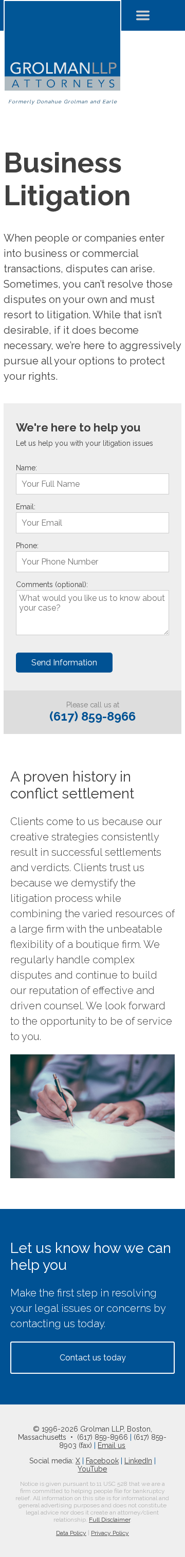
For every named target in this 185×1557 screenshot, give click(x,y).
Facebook (102, 1461)
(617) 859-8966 (92, 716)
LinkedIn (138, 1461)
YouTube (92, 1469)
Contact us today (93, 1358)
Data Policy (71, 1533)
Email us (111, 1445)
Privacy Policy (110, 1533)
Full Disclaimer (109, 1519)
